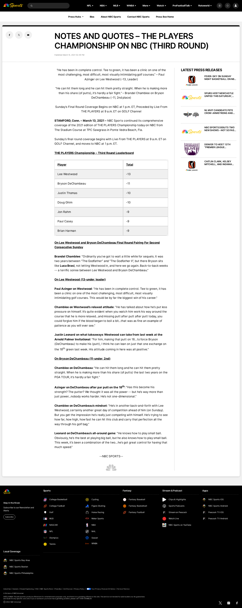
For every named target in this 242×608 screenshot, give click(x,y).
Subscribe (9, 517)
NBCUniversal (18, 593)
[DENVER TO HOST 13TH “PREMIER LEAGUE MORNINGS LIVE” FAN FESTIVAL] (192, 149)
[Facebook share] (9, 35)
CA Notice (111, 589)
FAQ (36, 589)
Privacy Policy (79, 589)
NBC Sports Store (46, 589)
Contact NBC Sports (138, 16)
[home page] (13, 5)
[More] (219, 5)
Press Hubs (74, 16)
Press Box (58, 589)
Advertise (7, 589)
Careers (15, 589)
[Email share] (28, 35)
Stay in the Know (11, 503)
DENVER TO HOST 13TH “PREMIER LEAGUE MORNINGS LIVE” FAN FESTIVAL (217, 146)
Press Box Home (165, 16)
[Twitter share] (19, 35)
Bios (92, 16)
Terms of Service (123, 589)
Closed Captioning (27, 589)
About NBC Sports (111, 16)
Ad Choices (68, 589)
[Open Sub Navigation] (93, 5)
